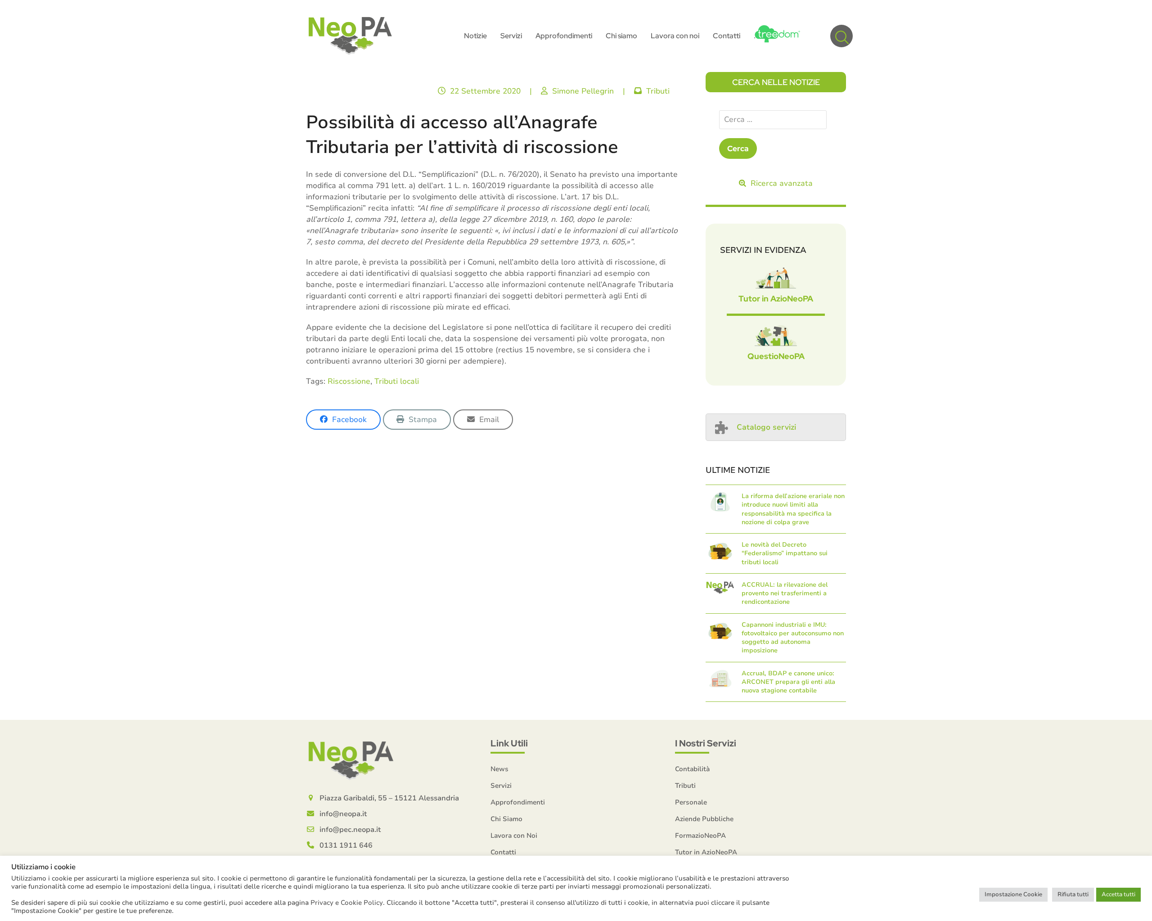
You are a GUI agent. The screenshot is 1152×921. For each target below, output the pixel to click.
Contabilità (692, 768)
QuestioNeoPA (776, 356)
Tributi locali (396, 381)
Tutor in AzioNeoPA (775, 298)
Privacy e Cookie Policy (346, 903)
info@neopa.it (343, 814)
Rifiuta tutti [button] (1073, 894)
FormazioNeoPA (700, 835)
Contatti (503, 852)
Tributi (658, 91)
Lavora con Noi (513, 835)
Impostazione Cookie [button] (1013, 894)
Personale (691, 802)
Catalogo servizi (766, 427)
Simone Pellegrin (583, 91)
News (499, 768)
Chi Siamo (506, 818)
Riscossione (349, 381)
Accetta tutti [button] (1118, 894)
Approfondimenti (517, 802)
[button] (841, 36)
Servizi (501, 785)
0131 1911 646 (346, 845)
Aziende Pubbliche (704, 818)
